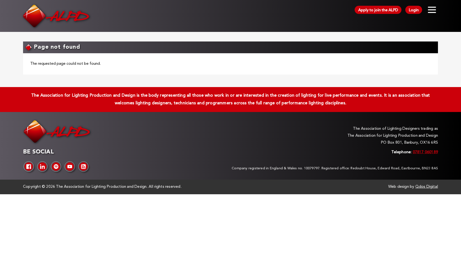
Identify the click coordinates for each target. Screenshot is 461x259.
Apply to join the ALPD (378, 10)
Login (414, 10)
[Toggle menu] (432, 10)
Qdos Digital (426, 187)
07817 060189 (425, 152)
